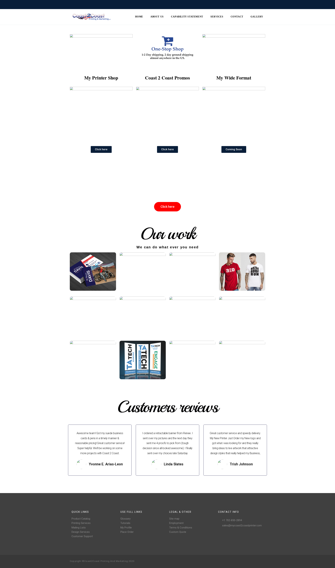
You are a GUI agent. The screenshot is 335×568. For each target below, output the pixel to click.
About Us (157, 16)
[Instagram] (245, 561)
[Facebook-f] (240, 561)
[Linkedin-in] (262, 561)
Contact (237, 16)
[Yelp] (257, 561)
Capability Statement (187, 16)
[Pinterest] (251, 561)
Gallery (257, 16)
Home (139, 16)
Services (216, 16)
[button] (101, 149)
